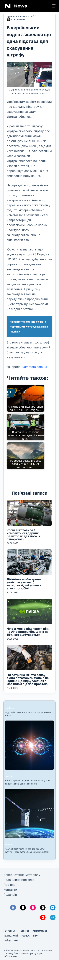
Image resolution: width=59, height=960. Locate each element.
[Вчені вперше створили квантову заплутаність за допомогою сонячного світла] (29, 745)
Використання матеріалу (21, 875)
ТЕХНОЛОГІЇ (10, 935)
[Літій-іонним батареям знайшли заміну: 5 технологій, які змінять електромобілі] (29, 562)
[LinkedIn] (53, 907)
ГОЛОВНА (9, 930)
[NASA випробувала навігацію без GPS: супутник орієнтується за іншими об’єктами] (29, 813)
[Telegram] (53, 917)
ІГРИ (35, 935)
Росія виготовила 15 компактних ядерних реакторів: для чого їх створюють (23, 534)
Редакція (10, 894)
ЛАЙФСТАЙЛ (10, 940)
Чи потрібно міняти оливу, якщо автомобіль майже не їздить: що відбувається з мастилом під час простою (28, 679)
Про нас (9, 885)
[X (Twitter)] (23, 907)
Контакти (10, 890)
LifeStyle (9, 708)
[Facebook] (13, 907)
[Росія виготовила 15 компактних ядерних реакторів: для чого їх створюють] (29, 513)
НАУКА (8, 776)
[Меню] (54, 6)
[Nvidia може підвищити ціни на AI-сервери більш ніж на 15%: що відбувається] (29, 611)
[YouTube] (43, 917)
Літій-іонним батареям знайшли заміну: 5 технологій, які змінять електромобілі (24, 584)
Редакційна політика (18, 880)
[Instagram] (33, 907)
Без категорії (26, 16)
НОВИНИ (24, 930)
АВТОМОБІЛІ (40, 930)
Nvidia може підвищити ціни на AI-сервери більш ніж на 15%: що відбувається (28, 632)
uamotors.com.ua (34, 367)
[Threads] (43, 907)
